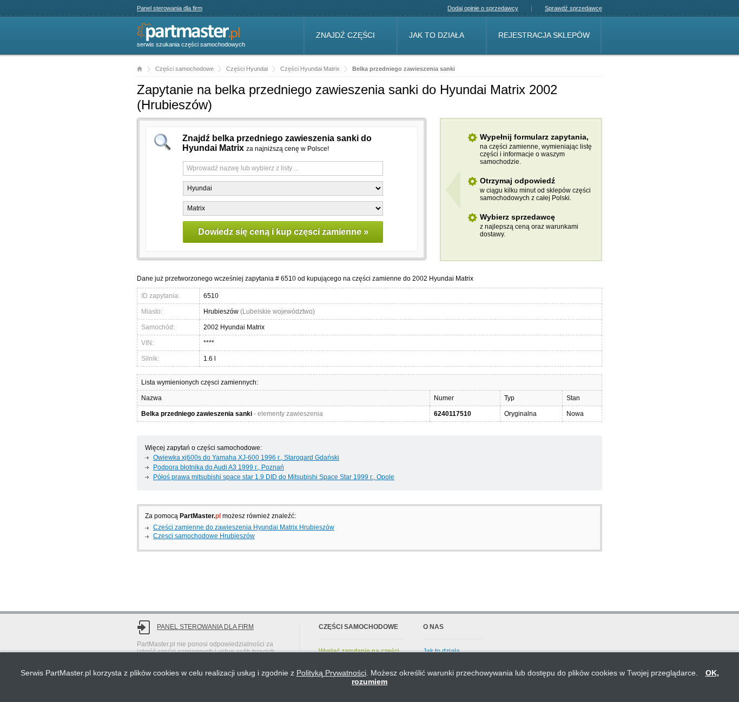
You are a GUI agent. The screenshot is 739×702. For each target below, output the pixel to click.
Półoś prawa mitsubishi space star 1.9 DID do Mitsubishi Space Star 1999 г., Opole (273, 477)
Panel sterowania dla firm (169, 8)
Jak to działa (436, 35)
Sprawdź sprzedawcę (573, 8)
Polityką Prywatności (331, 672)
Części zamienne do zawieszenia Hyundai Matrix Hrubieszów (243, 527)
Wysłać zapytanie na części (359, 651)
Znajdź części (345, 35)
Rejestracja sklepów (544, 35)
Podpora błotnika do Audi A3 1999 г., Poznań (218, 467)
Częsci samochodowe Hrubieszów (204, 536)
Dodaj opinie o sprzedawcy (482, 8)
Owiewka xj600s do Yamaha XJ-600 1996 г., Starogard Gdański (246, 457)
